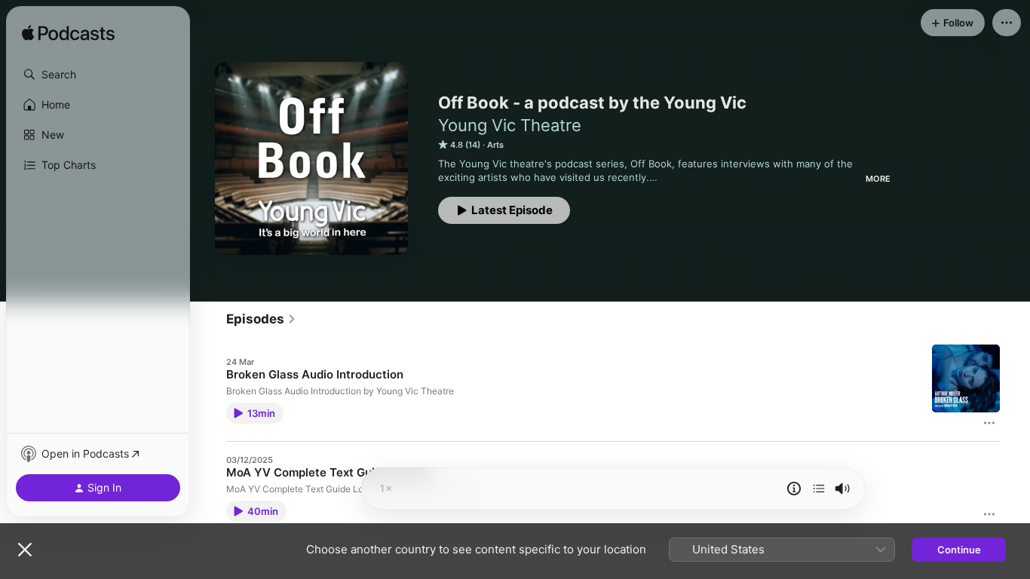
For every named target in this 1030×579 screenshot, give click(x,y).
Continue (959, 550)
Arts (495, 144)
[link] (261, 319)
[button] (98, 74)
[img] (68, 33)
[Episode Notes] (794, 488)
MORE (878, 178)
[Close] (25, 549)
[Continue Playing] (819, 488)
